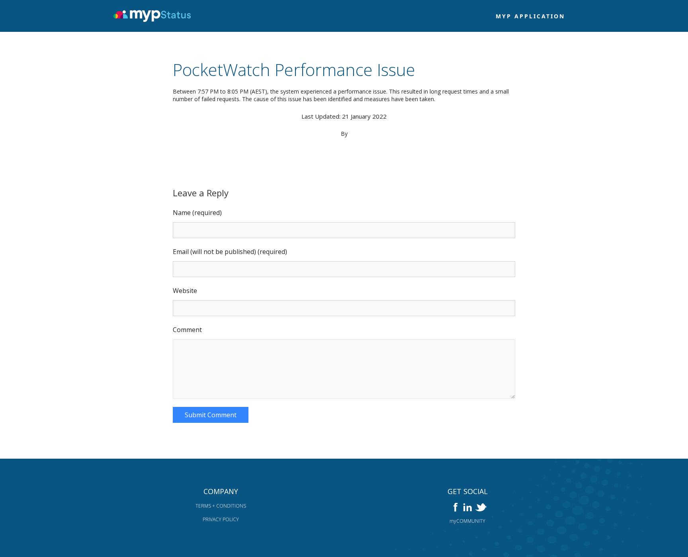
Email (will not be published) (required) (230, 251)
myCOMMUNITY (467, 521)
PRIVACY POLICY (221, 519)
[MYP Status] (153, 16)
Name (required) (197, 212)
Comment (187, 329)
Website (185, 290)
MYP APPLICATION (530, 16)
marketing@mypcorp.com (344, 140)
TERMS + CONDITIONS (220, 505)
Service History (344, 155)
